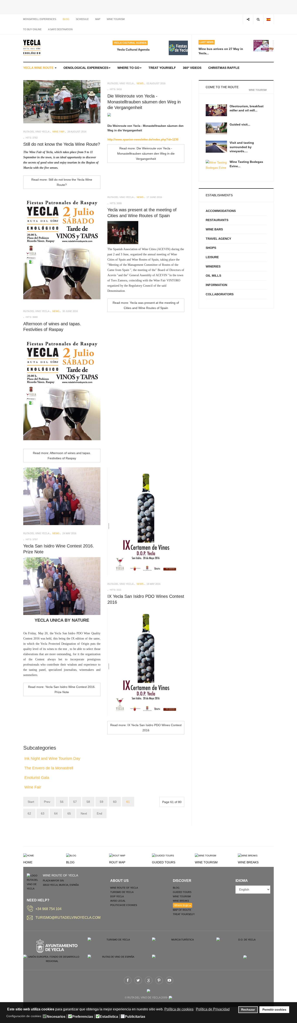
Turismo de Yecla (121, 892)
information (216, 285)
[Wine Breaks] (247, 855)
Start (31, 801)
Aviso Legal (117, 900)
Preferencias (82, 1016)
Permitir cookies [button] (274, 1009)
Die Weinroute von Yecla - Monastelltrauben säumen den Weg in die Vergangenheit (144, 102)
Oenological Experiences (85, 67)
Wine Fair (32, 787)
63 (42, 813)
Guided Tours (163, 862)
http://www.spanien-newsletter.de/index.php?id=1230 (142, 139)
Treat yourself (162, 67)
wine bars (214, 229)
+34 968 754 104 (48, 909)
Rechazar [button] (248, 1009)
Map (97, 19)
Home (27, 862)
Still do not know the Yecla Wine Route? (61, 144)
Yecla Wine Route (38, 67)
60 (115, 801)
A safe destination (60, 29)
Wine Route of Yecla (124, 887)
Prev (47, 801)
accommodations (221, 211)
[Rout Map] (117, 855)
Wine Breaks (248, 862)
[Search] (258, 19)
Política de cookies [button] (179, 1009)
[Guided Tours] (163, 855)
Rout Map (117, 862)
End (99, 813)
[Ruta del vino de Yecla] (31, 47)
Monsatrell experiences (39, 19)
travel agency (218, 238)
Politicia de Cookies (123, 905)
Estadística (109, 1016)
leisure (212, 257)
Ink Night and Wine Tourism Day (52, 758)
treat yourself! (184, 914)
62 (29, 813)
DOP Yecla (117, 896)
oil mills (213, 275)
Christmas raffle (223, 67)
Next (84, 813)
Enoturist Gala (36, 777)
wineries (213, 266)
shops (211, 248)
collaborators (220, 294)
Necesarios (56, 1016)
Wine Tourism (206, 862)
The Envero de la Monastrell (48, 768)
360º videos (192, 67)
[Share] (248, 19)
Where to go (128, 67)
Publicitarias (135, 1016)
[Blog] (71, 855)
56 (61, 801)
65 (69, 813)
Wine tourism (116, 19)
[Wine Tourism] (205, 855)
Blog (66, 19)
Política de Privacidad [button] (213, 1009)
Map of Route (182, 910)
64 (56, 813)
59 (101, 801)
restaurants (217, 220)
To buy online (32, 29)
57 (75, 801)
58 (88, 801)
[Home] (28, 855)
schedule (82, 19)
